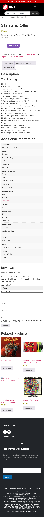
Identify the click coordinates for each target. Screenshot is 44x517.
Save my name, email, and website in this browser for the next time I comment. (21, 321)
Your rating (6, 285)
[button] (35, 7)
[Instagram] (9, 432)
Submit (7, 477)
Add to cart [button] (7, 368)
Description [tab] (8, 63)
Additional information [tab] (25, 63)
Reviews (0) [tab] (9, 67)
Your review (6, 291)
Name (4, 303)
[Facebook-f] (5, 432)
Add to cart (13, 46)
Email (4, 310)
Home (3, 17)
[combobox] (17, 13)
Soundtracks (11, 17)
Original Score (6, 57)
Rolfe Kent (5, 201)
